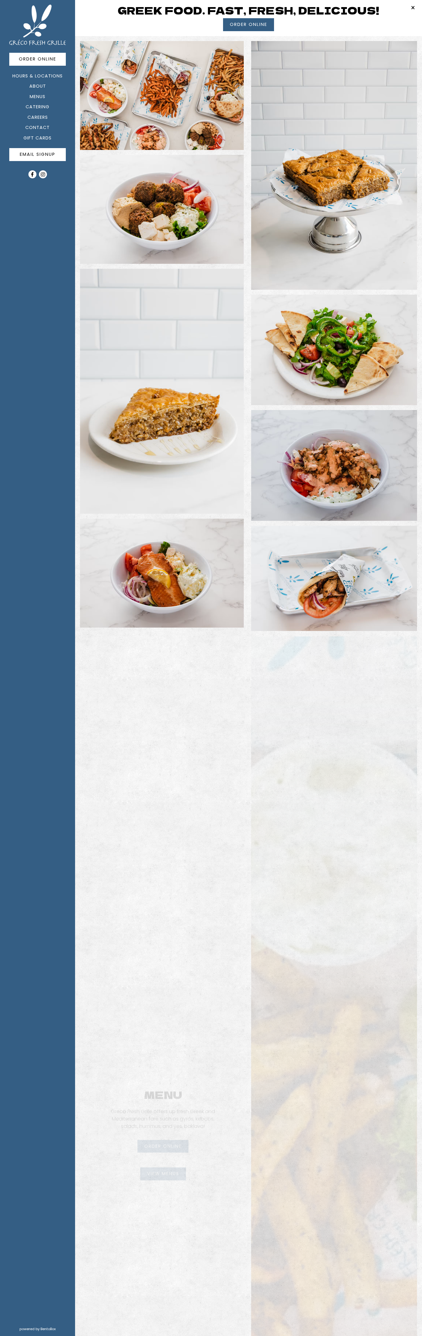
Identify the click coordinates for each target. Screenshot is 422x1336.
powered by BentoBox (47, 1328)
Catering (37, 107)
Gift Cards (38, 138)
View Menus (166, 1168)
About (37, 86)
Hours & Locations (37, 76)
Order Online (42, 59)
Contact (37, 127)
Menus (37, 96)
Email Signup (37, 154)
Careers (37, 117)
